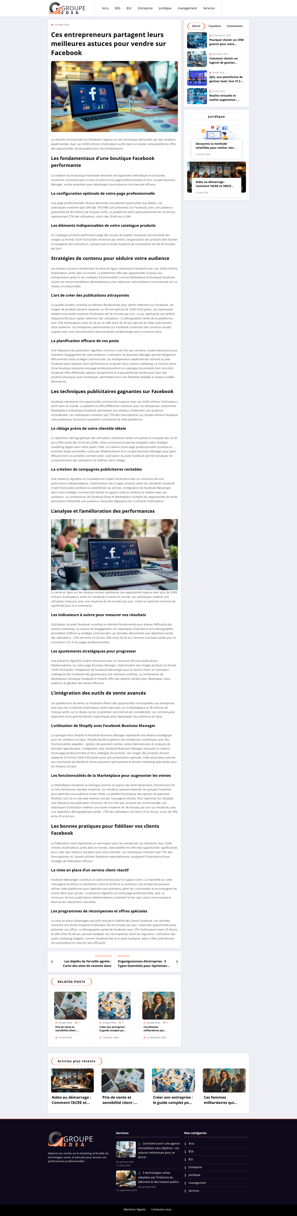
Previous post (103, 955)
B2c (129, 8)
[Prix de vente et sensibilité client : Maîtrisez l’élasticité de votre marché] (70, 1005)
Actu (105, 8)
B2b (117, 8)
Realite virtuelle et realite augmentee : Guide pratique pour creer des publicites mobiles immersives (223, 98)
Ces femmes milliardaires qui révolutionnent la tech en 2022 (154, 1029)
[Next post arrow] (177, 961)
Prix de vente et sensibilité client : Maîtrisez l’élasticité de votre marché (67, 1029)
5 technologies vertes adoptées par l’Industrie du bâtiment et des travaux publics (158, 1194)
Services (209, 8)
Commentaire (234, 26)
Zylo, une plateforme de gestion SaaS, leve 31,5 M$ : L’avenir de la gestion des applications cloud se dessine (227, 79)
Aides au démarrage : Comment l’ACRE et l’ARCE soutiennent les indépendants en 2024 (213, 184)
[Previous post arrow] (52, 961)
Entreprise (145, 8)
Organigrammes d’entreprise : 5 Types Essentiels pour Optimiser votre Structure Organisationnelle (144, 964)
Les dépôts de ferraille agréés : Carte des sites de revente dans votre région (87, 964)
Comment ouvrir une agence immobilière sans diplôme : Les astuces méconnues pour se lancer (159, 1167)
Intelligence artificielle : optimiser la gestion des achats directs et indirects (125, 1100)
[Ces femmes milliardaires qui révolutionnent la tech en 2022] (158, 1005)
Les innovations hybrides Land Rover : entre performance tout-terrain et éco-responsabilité (227, 1117)
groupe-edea (65, 1022)
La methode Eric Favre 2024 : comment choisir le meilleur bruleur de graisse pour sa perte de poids (177, 1100)
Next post (123, 955)
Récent (196, 26)
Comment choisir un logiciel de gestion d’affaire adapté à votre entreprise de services (225, 61)
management (187, 8)
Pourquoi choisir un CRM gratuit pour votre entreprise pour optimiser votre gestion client (226, 42)
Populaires (215, 26)
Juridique (165, 8)
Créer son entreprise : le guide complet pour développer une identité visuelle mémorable (112, 1029)
